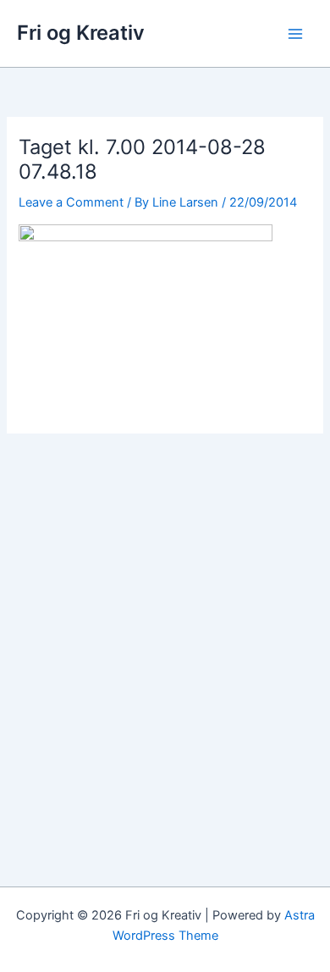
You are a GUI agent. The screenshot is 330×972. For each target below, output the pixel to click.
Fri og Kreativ (81, 32)
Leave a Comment (71, 202)
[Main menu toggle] (295, 34)
